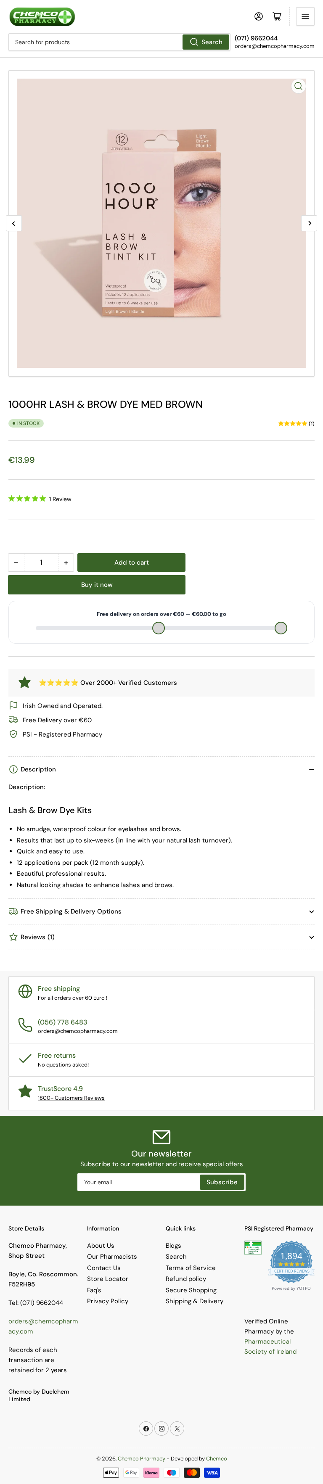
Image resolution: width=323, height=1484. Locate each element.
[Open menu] (305, 16)
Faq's (94, 1290)
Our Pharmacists (112, 1256)
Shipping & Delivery (194, 1301)
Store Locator (107, 1279)
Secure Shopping (191, 1290)
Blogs (173, 1245)
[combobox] (119, 42)
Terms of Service (191, 1268)
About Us (100, 1245)
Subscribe (222, 1182)
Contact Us (104, 1268)
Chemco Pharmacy (141, 1458)
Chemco (216, 1458)
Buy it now (97, 585)
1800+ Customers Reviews (71, 1097)
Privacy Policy (107, 1301)
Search (211, 42)
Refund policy (186, 1279)
